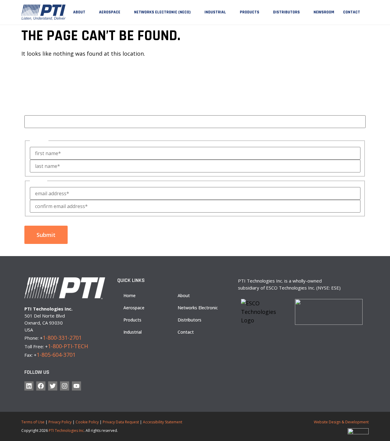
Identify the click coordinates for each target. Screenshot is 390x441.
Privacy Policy (60, 422)
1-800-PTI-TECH (68, 346)
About (79, 12)
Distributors (286, 12)
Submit (46, 234)
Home (129, 295)
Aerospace (109, 12)
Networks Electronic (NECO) (162, 12)
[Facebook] (40, 386)
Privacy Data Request (121, 422)
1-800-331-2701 (62, 337)
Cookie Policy (87, 422)
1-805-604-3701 (56, 354)
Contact (351, 12)
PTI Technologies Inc (66, 430)
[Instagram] (64, 386)
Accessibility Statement (162, 422)
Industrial (215, 12)
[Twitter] (52, 386)
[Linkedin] (29, 386)
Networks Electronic (198, 308)
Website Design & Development (341, 422)
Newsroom (324, 12)
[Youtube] (76, 386)
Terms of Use (32, 422)
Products (249, 12)
